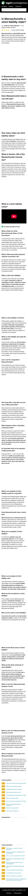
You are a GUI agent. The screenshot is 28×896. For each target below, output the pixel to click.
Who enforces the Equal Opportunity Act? (15, 867)
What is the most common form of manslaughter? (14, 863)
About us (9, 893)
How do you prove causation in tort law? (16, 801)
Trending (4, 6)
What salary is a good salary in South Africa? (15, 859)
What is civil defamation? (12, 798)
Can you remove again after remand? (15, 855)
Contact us (18, 6)
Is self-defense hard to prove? (13, 873)
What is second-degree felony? (14, 786)
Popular (11, 6)
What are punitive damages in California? (13, 805)
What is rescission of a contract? (14, 876)
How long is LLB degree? (12, 810)
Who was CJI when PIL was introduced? (16, 783)
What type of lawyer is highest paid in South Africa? (15, 852)
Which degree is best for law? (13, 792)
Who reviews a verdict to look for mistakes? (14, 849)
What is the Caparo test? (12, 808)
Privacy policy (17, 893)
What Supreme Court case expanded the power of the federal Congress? (16, 879)
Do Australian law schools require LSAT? (16, 795)
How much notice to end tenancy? (14, 870)
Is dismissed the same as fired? (14, 789)
